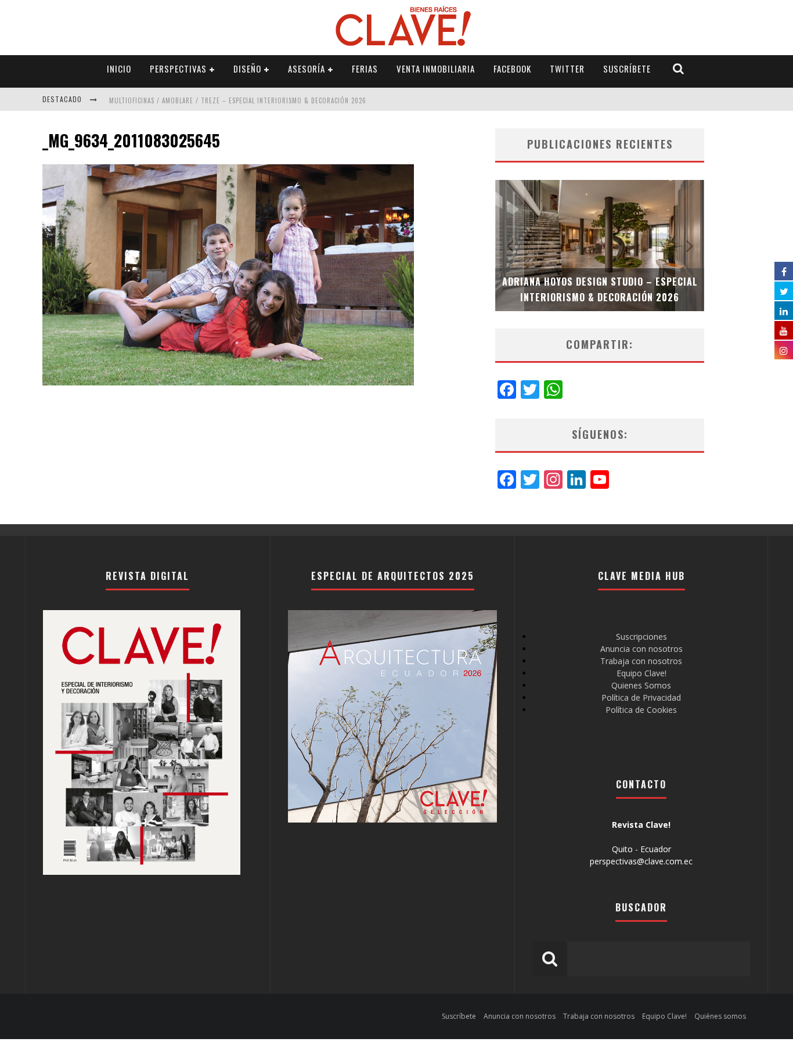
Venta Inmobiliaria (435, 68)
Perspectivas (178, 68)
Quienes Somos (641, 685)
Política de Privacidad (641, 697)
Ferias (365, 68)
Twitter (567, 68)
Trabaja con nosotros (641, 660)
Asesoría (306, 68)
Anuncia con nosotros (641, 648)
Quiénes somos (720, 1016)
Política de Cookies (641, 709)
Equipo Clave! (641, 673)
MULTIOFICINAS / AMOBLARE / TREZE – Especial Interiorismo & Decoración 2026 (237, 100)
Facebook (512, 68)
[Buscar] (678, 68)
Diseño (247, 68)
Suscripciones (641, 636)
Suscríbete (627, 68)
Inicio (119, 68)
